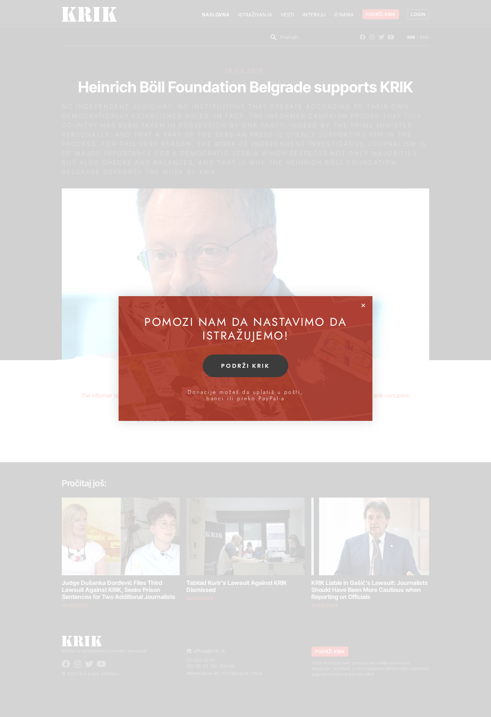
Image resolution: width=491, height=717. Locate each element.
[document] (245, 358)
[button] (363, 305)
